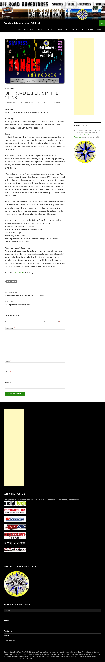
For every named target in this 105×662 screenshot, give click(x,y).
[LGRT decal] (85, 151)
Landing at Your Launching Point (17, 303)
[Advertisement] (84, 76)
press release (18, 272)
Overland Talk (77, 29)
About (6, 636)
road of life (11, 281)
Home (19, 29)
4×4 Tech (48, 29)
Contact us (8, 631)
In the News (9, 89)
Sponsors (89, 29)
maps (40, 29)
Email (8, 371)
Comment (10, 328)
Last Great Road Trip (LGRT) (31, 102)
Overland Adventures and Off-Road (22, 23)
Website (8, 382)
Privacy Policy (9, 640)
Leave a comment (53, 102)
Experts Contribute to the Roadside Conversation (24, 294)
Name (8, 361)
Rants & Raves (62, 29)
